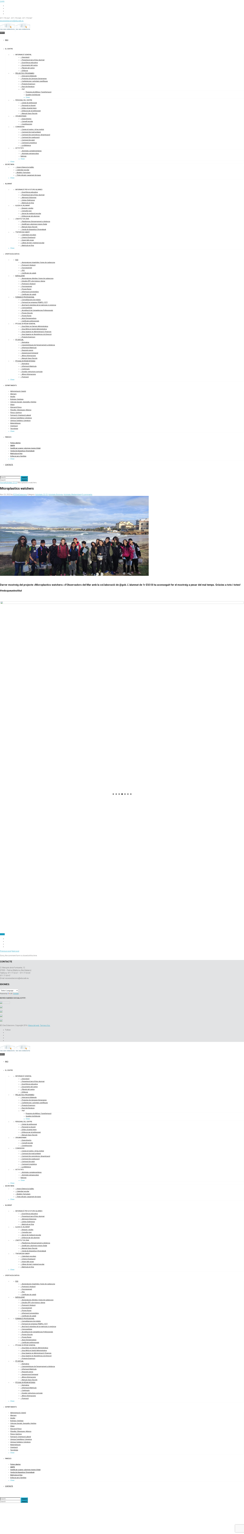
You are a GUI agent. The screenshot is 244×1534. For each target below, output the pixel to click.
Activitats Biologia (55, 494)
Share (2, 809)
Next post (15, 826)
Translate (16, 868)
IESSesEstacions (20, 494)
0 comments (87, 494)
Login (2, 1)
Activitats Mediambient (73, 494)
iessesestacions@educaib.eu (12, 21)
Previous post (5, 826)
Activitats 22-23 (11, 483)
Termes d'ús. (45, 901)
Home (2, 483)
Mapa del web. (34, 901)
